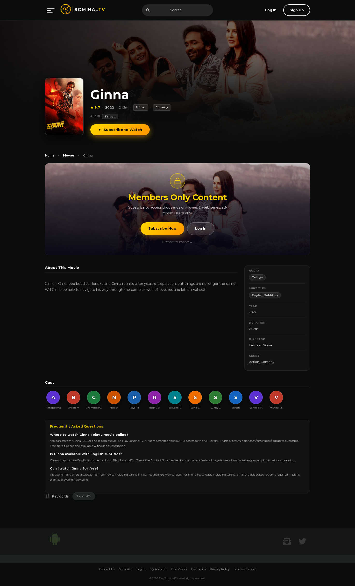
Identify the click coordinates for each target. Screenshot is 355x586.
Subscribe (125, 569)
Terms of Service (245, 569)
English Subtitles (265, 295)
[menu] (51, 10)
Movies (69, 155)
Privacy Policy (220, 569)
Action (254, 362)
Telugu (110, 116)
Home (50, 155)
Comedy (267, 362)
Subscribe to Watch (123, 129)
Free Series (198, 569)
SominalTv (83, 496)
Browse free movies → (177, 242)
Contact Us (106, 569)
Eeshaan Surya (260, 345)
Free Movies (179, 569)
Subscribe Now (162, 228)
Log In (200, 228)
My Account (158, 569)
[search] (148, 10)
